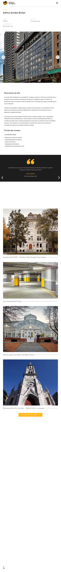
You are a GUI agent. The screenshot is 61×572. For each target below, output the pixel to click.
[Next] (58, 57)
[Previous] (3, 57)
